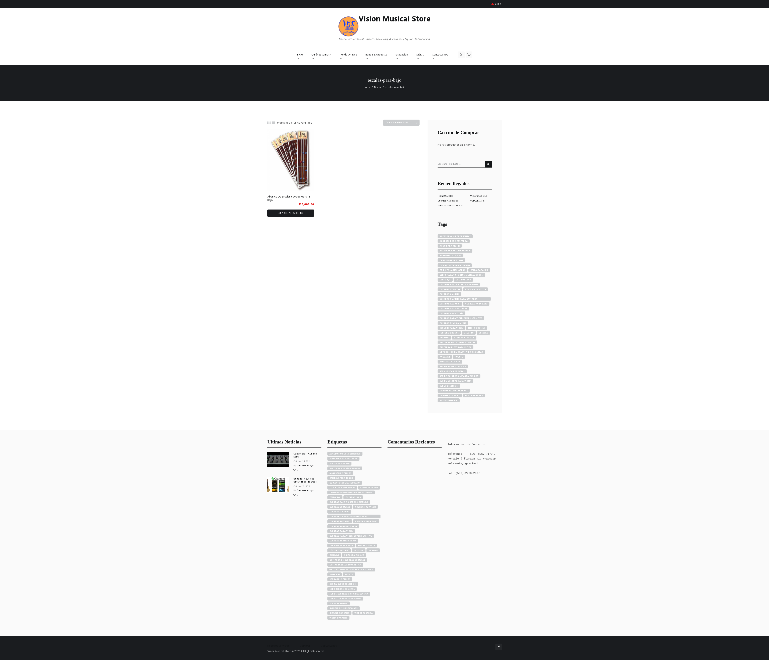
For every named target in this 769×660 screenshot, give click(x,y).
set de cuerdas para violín (455, 381)
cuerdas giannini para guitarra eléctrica (459, 299)
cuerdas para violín (451, 313)
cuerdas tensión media (453, 323)
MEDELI (474, 201)
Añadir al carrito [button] (291, 213)
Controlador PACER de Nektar (305, 455)
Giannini (444, 337)
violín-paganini (449, 400)
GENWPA (483, 333)
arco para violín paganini (455, 250)
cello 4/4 (445, 279)
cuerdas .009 (463, 279)
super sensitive (449, 386)
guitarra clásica (464, 337)
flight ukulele (476, 328)
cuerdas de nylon (475, 289)
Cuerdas (442, 201)
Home (367, 87)
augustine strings (450, 255)
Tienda (377, 87)
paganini (445, 357)
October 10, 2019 (301, 487)
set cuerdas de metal (452, 371)
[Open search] (461, 54)
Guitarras (443, 206)
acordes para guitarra (454, 241)
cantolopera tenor (451, 260)
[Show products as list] (273, 123)
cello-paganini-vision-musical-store (461, 275)
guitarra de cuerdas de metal (457, 342)
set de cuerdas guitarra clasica (459, 376)
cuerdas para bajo (476, 303)
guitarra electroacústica (455, 347)
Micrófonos (476, 196)
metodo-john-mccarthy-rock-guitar (461, 352)
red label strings (450, 361)
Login (498, 4)
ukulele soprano (450, 395)
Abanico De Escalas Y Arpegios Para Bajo (288, 198)
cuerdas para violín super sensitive (461, 318)
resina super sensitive (453, 366)
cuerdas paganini (450, 303)
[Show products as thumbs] (269, 123)
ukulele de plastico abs (454, 390)
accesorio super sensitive (455, 236)
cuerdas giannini (449, 294)
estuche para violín (451, 328)
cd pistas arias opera (452, 270)
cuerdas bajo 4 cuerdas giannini (459, 284)
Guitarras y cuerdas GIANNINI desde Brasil (305, 480)
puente (459, 357)
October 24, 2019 (302, 461)
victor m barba (474, 395)
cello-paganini (479, 270)
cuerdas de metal (450, 289)
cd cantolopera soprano (455, 265)
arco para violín (450, 246)
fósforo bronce (449, 333)
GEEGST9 (469, 333)
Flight (441, 196)
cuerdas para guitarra (453, 308)
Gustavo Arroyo (305, 466)
